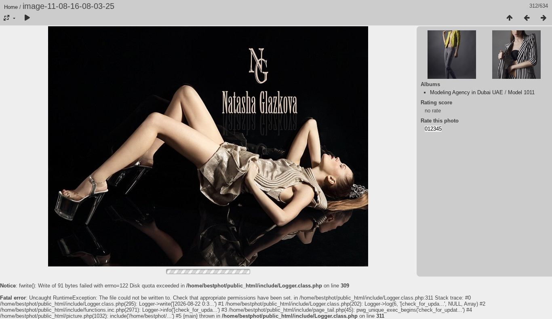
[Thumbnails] (509, 18)
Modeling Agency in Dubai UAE (466, 92)
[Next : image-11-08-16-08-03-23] (543, 18)
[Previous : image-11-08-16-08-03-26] (526, 18)
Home (11, 7)
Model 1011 (521, 92)
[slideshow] (27, 18)
